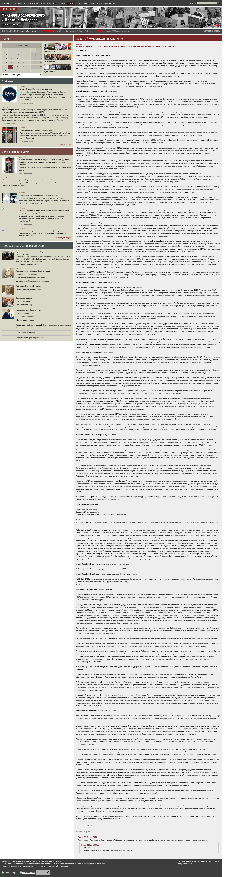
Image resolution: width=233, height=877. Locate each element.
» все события (65, 144)
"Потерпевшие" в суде (25, 320)
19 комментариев (25, 173)
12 (23, 58)
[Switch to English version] (218, 26)
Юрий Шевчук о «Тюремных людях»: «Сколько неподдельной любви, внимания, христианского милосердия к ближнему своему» (44, 162)
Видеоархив (49, 51)
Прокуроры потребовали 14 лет (28, 310)
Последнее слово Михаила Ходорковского (33, 271)
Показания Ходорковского (26, 274)
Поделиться (87, 825)
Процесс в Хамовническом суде (23, 245)
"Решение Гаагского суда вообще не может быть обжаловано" (27, 180)
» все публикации (63, 238)
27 (29, 67)
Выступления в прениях (25, 332)
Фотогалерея (49, 61)
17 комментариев (26, 141)
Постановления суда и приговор (29, 338)
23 (6, 67)
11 (18, 58)
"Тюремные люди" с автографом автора (36, 130)
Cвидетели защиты (23, 301)
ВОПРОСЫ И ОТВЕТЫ (212, 31)
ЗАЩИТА (70, 3)
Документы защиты (24, 298)
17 (12, 63)
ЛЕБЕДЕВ (61, 3)
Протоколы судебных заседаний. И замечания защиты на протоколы (43, 325)
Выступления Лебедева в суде (28, 289)
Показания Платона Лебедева (28, 286)
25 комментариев (26, 103)
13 (29, 58)
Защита (81, 38)
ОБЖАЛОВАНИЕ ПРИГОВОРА (25, 3)
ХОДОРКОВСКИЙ (47, 3)
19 (23, 63)
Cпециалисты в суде (24, 305)
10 (12, 58)
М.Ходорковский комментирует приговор (32, 281)
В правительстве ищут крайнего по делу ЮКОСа (38, 195)
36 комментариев (8, 123)
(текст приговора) (23, 254)
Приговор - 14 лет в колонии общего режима (34, 252)
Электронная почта (184, 864)
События (7, 81)
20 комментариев (8, 189)
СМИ (92, 3)
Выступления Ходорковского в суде (30, 278)
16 (6, 63)
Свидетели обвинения (25, 317)
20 (29, 63)
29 (41, 67)
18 (18, 63)
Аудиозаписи (49, 72)
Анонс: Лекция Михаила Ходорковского (36, 89)
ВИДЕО (99, 3)
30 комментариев (25, 224)
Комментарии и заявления (106, 38)
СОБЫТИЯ (6, 3)
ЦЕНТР (8, 9)
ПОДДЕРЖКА (82, 3)
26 (23, 67)
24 (12, 67)
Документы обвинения (25, 313)
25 (18, 67)
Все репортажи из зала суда (27, 264)
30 (6, 71)
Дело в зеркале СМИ (15, 151)
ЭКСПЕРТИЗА (110, 3)
